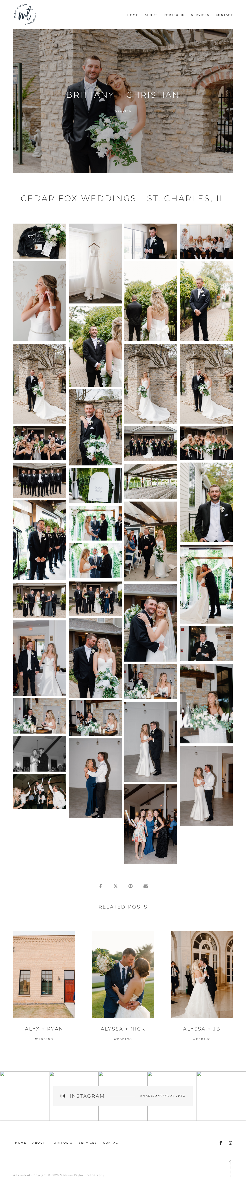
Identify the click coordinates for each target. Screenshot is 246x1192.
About (151, 15)
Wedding (123, 110)
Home (132, 15)
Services (200, 15)
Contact (224, 15)
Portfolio (174, 15)
